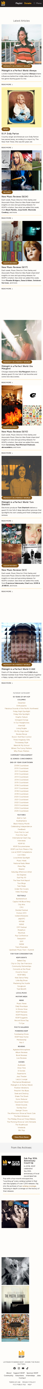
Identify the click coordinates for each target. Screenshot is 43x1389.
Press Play (21, 866)
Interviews (21, 841)
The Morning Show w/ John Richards (21, 1122)
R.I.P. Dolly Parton (10, 133)
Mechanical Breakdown (21, 1082)
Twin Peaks (21, 886)
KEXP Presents (21, 1015)
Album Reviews (10, 263)
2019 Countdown (21, 794)
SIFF (21, 941)
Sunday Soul (21, 1108)
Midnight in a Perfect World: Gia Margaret (17, 367)
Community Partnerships (21, 966)
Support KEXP (19, 1373)
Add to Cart (21, 818)
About (8, 1373)
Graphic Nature (21, 717)
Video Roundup (21, 892)
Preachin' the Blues (21, 1091)
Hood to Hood (21, 972)
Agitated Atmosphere (21, 1050)
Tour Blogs (21, 883)
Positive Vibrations (21, 1088)
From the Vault (21, 835)
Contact (22, 1378)
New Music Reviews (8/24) (15, 196)
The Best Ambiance (21, 1116)
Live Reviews (21, 1058)
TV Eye (21, 1023)
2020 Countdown (21, 797)
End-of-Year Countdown (21, 762)
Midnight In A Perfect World (16, 66)
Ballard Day (21, 961)
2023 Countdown (21, 805)
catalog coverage (29, 1186)
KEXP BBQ (21, 975)
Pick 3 (21, 1042)
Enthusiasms (22, 706)
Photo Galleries (21, 1027)
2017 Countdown (21, 788)
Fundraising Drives (21, 1034)
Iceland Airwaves (21, 916)
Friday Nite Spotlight (21, 714)
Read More (7, 84)
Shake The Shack (21, 1096)
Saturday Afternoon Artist (21, 872)
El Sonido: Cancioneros (21, 759)
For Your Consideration (21, 954)
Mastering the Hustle (21, 983)
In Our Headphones (21, 723)
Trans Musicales (21, 947)
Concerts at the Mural (21, 969)
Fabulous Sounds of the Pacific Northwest (21, 708)
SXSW (21, 944)
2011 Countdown (21, 771)
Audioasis (21, 1065)
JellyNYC (21, 919)
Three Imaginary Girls (21, 740)
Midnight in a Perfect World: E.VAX (18, 669)
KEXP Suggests (21, 1018)
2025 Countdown (21, 811)
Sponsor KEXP (32, 1373)
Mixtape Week (21, 997)
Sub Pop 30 (21, 877)
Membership (21, 1040)
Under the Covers (22, 889)
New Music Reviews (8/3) (14, 570)
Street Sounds (21, 1105)
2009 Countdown (21, 766)
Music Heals (21, 861)
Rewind (21, 869)
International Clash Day (21, 838)
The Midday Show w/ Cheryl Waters (22, 1119)
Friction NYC (21, 913)
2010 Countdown (21, 768)
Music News (21, 1003)
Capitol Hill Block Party (21, 902)
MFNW (21, 921)
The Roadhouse (21, 1125)
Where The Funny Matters (21, 748)
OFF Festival (21, 927)
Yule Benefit (21, 989)
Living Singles (21, 728)
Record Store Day (21, 1020)
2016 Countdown (21, 785)
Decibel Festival (21, 910)
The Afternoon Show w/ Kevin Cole (21, 1113)
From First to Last (22, 832)
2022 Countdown (21, 802)
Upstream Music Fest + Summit (21, 950)
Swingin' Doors (21, 1110)
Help (30, 1385)
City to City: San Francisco (21, 963)
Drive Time (21, 1068)
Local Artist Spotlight (21, 858)
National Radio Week (21, 863)
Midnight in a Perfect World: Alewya (19, 70)
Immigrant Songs (21, 720)
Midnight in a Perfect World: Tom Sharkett (18, 503)
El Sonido (21, 1071)
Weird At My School (21, 745)
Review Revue (21, 734)
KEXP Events (21, 958)
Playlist (19, 3)
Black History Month (21, 824)
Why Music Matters (21, 751)
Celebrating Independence (21, 826)
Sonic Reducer (21, 1099)
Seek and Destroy (22, 1093)
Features (21, 815)
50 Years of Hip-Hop (21, 697)
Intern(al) (21, 725)
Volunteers (19, 1375)
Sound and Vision (21, 1102)
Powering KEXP (21, 1031)
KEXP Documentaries (21, 846)
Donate (27, 3)
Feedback (21, 829)
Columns (21, 700)
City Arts (21, 904)
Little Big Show (21, 980)
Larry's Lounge (21, 1079)
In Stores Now (21, 1009)
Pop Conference (21, 936)
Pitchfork (21, 933)
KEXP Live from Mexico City (21, 849)
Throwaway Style (21, 742)
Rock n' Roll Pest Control (21, 737)
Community (8, 1375)
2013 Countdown (21, 777)
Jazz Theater (22, 1076)
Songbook (21, 986)
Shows (21, 1062)
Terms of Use (15, 1382)
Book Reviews (21, 1055)
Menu (38, 3)
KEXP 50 (21, 843)
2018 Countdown (22, 791)
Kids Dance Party (21, 978)
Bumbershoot (21, 899)
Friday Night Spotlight (21, 711)
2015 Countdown (21, 782)
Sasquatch (21, 938)
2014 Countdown (22, 780)
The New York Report (21, 880)
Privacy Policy (29, 1382)
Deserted (21, 703)
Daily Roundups (21, 1006)
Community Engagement (21, 755)
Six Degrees (21, 875)
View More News (21, 1137)
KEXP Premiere (21, 1012)
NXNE (21, 924)
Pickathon (21, 930)
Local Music (21, 993)
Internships (30, 1375)
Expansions (21, 1073)
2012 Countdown (21, 774)
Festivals (21, 896)
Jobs (39, 1375)
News (5, 129)
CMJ (21, 907)
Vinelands (21, 1127)
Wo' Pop (21, 1130)
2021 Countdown (21, 800)
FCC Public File (19, 1385)
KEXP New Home (21, 1037)
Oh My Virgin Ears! (21, 731)
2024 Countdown (21, 808)
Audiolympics (21, 821)
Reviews (7, 192)
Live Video (21, 855)
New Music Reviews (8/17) (15, 267)
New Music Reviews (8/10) (15, 431)
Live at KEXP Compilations (21, 852)
